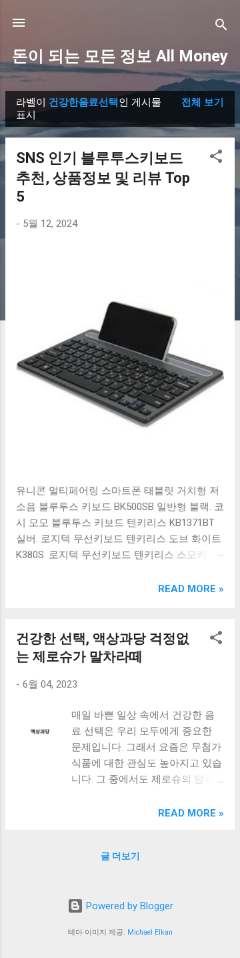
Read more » (191, 589)
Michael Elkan (150, 932)
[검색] (221, 27)
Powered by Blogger (128, 906)
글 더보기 (120, 856)
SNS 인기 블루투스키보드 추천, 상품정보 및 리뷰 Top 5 (103, 177)
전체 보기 (202, 102)
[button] (216, 158)
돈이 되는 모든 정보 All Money (120, 56)
